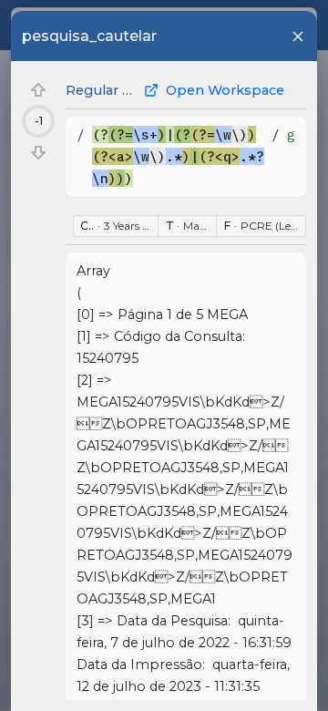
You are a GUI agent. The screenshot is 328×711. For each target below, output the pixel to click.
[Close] (298, 36)
